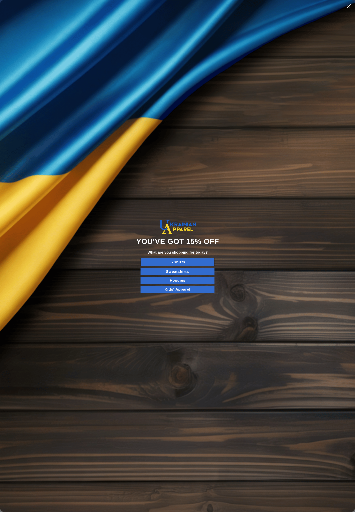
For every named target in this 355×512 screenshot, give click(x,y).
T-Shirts (177, 262)
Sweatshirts (177, 272)
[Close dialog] (348, 6)
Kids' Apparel (177, 289)
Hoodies (177, 280)
